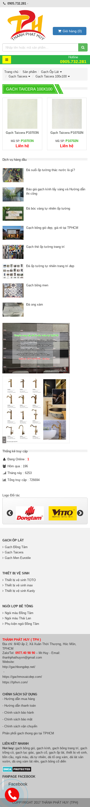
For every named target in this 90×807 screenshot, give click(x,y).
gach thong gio (27, 733)
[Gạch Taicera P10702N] (67, 113)
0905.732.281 (16, 3)
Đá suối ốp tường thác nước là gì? (50, 170)
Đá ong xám (34, 304)
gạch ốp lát (56, 752)
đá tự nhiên (38, 757)
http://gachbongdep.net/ (18, 667)
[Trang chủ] (26, 25)
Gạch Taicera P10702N (66, 132)
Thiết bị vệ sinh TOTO (20, 580)
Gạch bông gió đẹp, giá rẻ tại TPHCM (52, 228)
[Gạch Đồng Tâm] (29, 513)
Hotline (73, 59)
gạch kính (43, 748)
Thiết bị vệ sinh (15, 573)
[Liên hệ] (12, 794)
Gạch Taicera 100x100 (51, 76)
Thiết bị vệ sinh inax (19, 585)
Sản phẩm (30, 72)
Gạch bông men (37, 285)
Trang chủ (11, 72)
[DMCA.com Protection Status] (16, 769)
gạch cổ (41, 752)
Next (80, 513)
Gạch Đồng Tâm (16, 547)
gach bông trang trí (65, 748)
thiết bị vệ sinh (76, 752)
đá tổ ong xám (58, 757)
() (72, 31)
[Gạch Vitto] (62, 513)
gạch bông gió (25, 748)
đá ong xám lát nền (25, 761)
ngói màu (21, 757)
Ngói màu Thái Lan (18, 618)
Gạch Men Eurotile (18, 558)
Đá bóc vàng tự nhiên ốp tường (48, 208)
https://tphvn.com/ (15, 682)
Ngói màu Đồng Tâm (19, 613)
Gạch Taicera (18, 76)
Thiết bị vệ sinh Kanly (20, 591)
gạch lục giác (25, 752)
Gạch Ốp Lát (50, 72)
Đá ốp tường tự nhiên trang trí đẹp (50, 266)
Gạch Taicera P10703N (22, 132)
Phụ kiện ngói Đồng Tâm (22, 624)
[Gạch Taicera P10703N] (22, 113)
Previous (9, 513)
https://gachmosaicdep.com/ (22, 677)
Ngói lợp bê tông (17, 606)
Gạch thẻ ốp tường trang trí (45, 247)
